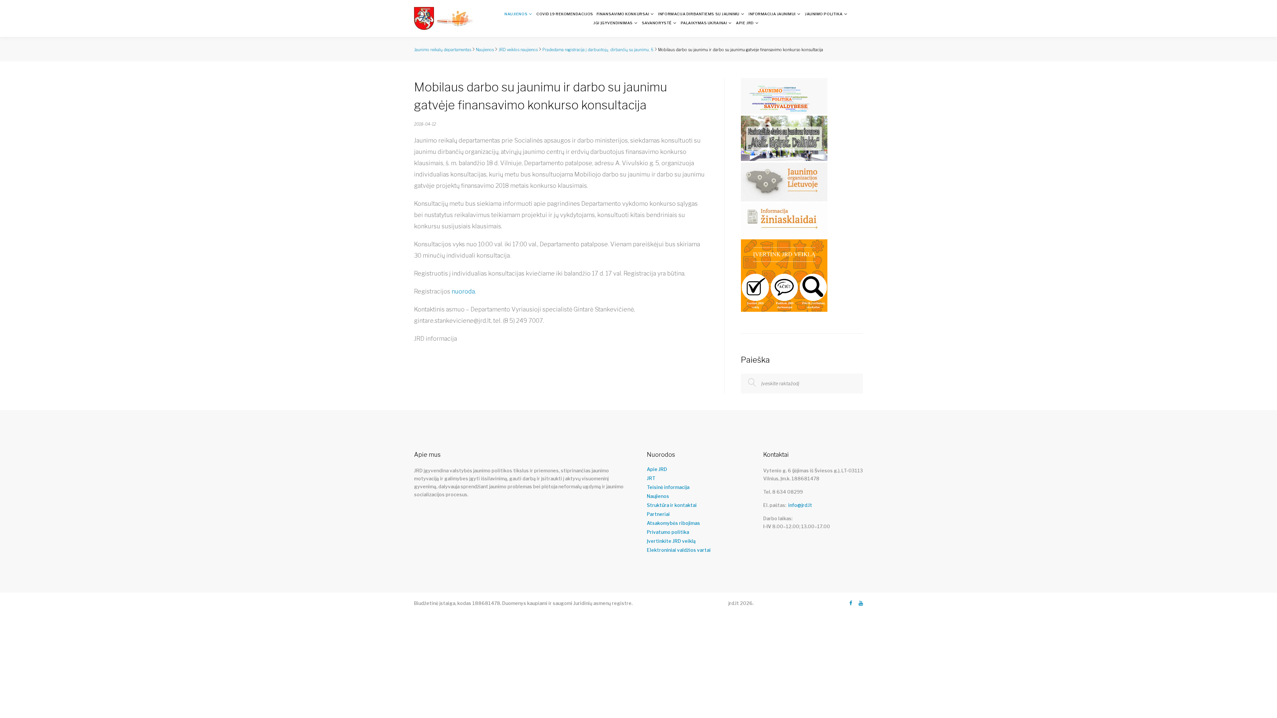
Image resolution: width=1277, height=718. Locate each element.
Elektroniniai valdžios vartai (679, 550)
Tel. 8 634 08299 (783, 492)
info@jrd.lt (800, 505)
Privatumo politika (668, 532)
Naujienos (515, 14)
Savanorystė (657, 23)
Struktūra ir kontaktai (672, 505)
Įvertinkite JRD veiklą (671, 541)
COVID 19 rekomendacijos (564, 14)
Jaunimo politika (824, 14)
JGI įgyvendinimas (613, 23)
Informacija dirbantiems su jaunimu (699, 14)
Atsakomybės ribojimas (673, 523)
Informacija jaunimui (772, 14)
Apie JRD (745, 23)
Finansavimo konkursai (623, 14)
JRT (651, 478)
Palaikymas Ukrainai (704, 23)
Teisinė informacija (668, 487)
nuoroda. (464, 291)
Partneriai (658, 514)
